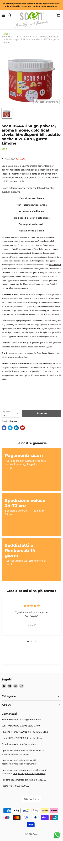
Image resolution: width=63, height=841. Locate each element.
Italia (30, 799)
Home (5, 34)
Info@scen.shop (28, 744)
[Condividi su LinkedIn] (16, 427)
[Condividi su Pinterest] (22, 427)
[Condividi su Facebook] (4, 427)
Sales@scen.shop (20, 754)
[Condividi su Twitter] (10, 427)
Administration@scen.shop (22, 763)
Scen (4, 148)
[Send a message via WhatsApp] (56, 835)
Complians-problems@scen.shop (29, 773)
